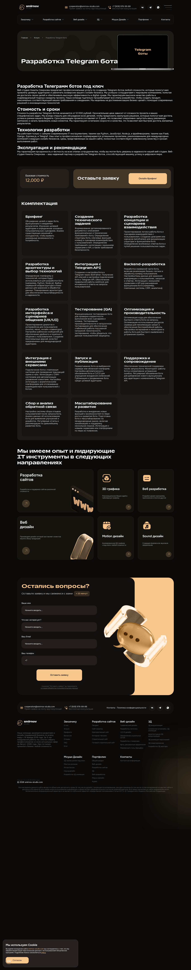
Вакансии (68, 736)
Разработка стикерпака (129, 741)
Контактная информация (130, 761)
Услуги (36, 38)
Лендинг (95, 725)
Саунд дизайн (69, 771)
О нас (66, 725)
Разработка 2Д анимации (74, 774)
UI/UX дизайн (125, 732)
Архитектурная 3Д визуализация (155, 735)
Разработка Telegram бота (56, 38)
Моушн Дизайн (98, 778)
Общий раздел (98, 761)
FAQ (65, 743)
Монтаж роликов (70, 764)
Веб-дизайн (97, 764)
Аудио (94, 781)
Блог (66, 746)
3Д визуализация (155, 725)
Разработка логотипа (128, 729)
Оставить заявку (59, 675)
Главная (24, 38)
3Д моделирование (156, 743)
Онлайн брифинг (148, 178)
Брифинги (68, 732)
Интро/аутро (69, 767)
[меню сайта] (168, 7)
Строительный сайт (100, 739)
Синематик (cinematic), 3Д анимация (158, 730)
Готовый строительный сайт (103, 743)
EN (8, 961)
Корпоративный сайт (100, 732)
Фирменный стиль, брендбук (131, 748)
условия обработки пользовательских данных (59, 688)
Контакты (111, 708)
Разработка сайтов (100, 767)
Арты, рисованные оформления (133, 744)
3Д (93, 771)
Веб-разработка (98, 774)
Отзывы (67, 739)
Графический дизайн (128, 725)
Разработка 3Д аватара (158, 746)
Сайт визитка (97, 729)
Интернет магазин (99, 736)
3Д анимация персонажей (158, 739)
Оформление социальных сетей (130, 737)
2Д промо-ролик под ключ (74, 761)
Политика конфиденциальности (131, 708)
